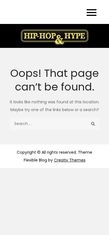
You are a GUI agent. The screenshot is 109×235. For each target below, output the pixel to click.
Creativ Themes (70, 160)
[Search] (93, 124)
